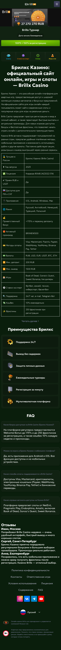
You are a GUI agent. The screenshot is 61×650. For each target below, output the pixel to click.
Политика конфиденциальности (30, 570)
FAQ (40, 589)
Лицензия (47, 583)
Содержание (25, 589)
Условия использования (22, 583)
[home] (30, 4)
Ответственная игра (38, 576)
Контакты (16, 576)
